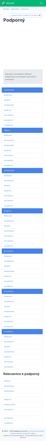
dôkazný (7, 100)
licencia (41, 431)
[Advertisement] (23, 46)
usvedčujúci (8, 125)
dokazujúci (8, 95)
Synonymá (15, 9)
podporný (7, 110)
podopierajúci (9, 105)
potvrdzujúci (8, 115)
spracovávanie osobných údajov (23, 433)
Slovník (10, 3)
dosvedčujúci (9, 90)
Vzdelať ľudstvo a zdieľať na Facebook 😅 (26, 15)
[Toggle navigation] (41, 3)
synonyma (33, 431)
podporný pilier (10, 404)
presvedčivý (8, 120)
